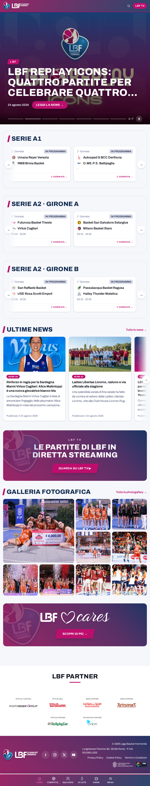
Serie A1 (27, 138)
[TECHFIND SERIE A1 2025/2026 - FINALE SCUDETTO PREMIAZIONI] (20, 580)
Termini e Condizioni (136, 757)
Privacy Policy (95, 757)
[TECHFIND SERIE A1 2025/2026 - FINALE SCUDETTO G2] (93, 580)
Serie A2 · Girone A (45, 204)
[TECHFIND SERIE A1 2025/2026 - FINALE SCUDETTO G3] (93, 547)
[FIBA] (141, 764)
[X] (64, 755)
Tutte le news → (136, 329)
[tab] (16, 118)
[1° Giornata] (39, 163)
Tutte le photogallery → (131, 492)
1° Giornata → (59, 177)
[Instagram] (55, 755)
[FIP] (123, 764)
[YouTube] (74, 755)
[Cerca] (129, 6)
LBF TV (140, 5)
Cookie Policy (113, 757)
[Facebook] (45, 755)
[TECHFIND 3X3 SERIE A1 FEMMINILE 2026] (38, 531)
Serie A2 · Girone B (45, 269)
